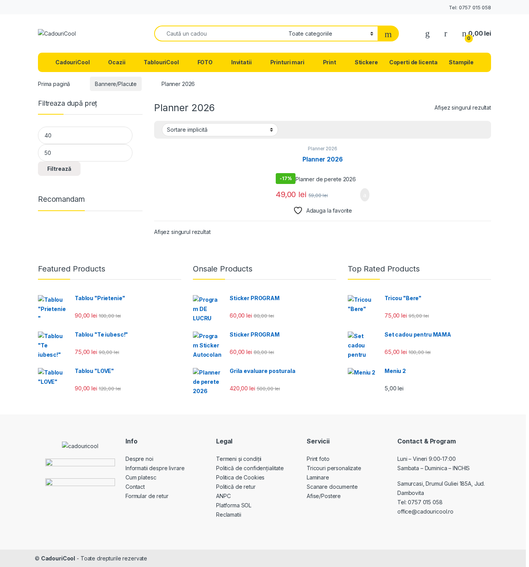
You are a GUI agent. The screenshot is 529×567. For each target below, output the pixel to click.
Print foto (318, 458)
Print (329, 62)
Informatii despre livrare (155, 468)
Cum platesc (140, 477)
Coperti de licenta (413, 62)
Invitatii (241, 62)
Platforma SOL (233, 505)
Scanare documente (332, 486)
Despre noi (139, 458)
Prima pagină (54, 84)
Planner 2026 (322, 148)
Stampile (461, 62)
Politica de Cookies (240, 477)
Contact (135, 486)
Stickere (366, 62)
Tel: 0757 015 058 (470, 7)
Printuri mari (287, 62)
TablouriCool (161, 62)
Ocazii (116, 62)
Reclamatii (228, 514)
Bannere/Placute (116, 84)
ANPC (223, 496)
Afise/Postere (324, 496)
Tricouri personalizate (334, 468)
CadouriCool (72, 62)
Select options (360, 194)
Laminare (318, 477)
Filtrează (59, 168)
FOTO (205, 62)
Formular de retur (146, 496)
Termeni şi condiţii (238, 458)
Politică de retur (236, 486)
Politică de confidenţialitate (250, 468)
